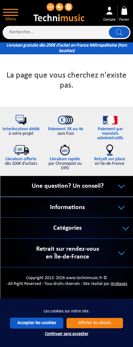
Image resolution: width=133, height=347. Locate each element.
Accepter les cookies (36, 323)
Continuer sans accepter (66, 333)
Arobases (119, 283)
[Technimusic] (59, 11)
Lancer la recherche (119, 32)
